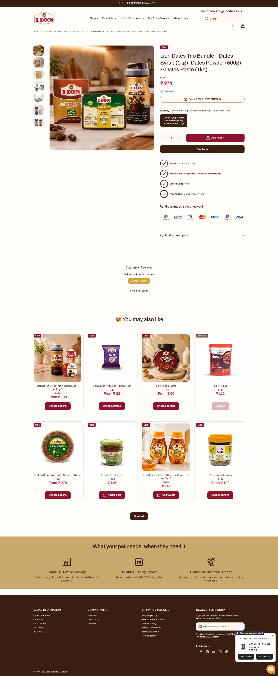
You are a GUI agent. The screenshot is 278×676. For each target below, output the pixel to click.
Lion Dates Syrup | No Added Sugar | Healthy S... (58, 388)
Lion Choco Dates (166, 386)
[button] (243, 26)
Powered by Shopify (59, 672)
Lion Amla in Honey (112, 475)
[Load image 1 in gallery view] (38, 50)
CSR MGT (38, 628)
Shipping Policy (149, 615)
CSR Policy (39, 619)
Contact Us (93, 619)
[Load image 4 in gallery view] (38, 86)
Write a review (139, 281)
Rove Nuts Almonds (220, 475)
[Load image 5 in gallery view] (38, 98)
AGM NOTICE (40, 632)
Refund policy (149, 636)
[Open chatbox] (270, 669)
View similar (246, 656)
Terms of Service (150, 632)
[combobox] (224, 19)
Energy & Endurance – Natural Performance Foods (66, 31)
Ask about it (264, 656)
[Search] (205, 19)
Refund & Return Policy (153, 619)
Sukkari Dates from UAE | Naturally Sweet (57, 475)
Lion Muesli (220, 386)
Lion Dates (45, 672)
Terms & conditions (151, 628)
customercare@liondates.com (222, 11)
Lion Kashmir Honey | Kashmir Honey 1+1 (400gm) (166, 477)
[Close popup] (272, 635)
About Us (92, 615)
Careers (92, 624)
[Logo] (44, 18)
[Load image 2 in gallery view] (38, 62)
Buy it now (202, 149)
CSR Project (39, 624)
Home (36, 31)
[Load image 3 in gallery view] (38, 74)
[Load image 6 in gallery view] (38, 110)
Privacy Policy (149, 624)
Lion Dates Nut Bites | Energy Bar (112, 386)
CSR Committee (41, 615)
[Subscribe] (240, 626)
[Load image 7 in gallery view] (38, 122)
